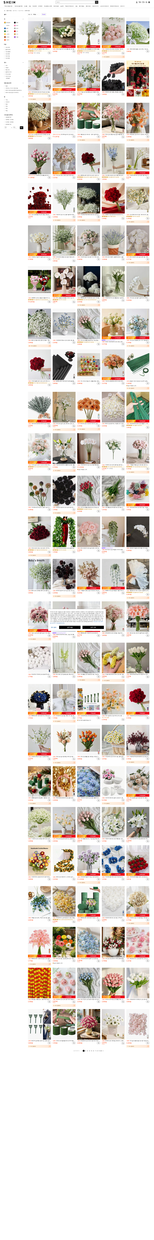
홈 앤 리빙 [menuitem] (88, 6)
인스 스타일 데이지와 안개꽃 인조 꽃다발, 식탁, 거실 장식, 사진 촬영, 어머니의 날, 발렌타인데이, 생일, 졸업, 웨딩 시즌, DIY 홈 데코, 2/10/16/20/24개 (39, 134)
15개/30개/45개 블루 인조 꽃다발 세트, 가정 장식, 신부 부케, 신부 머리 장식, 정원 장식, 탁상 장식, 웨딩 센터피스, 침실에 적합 (88, 958)
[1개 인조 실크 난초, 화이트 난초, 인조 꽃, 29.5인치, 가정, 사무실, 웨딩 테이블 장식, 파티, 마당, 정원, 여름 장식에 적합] (64, 407)
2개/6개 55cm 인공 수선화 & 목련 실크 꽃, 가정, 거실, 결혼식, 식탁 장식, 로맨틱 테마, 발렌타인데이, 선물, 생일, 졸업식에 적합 (39, 756)
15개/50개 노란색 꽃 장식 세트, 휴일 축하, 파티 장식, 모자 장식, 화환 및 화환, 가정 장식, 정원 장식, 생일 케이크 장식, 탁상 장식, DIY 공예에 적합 (64, 917)
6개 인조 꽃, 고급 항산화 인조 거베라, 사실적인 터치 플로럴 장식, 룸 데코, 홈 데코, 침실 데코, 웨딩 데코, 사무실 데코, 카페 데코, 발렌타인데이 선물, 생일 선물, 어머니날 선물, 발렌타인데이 (64, 958)
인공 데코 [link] (20, 10)
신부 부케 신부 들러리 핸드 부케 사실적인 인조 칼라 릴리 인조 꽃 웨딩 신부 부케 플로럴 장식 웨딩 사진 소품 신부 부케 (39, 49)
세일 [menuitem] (30, 6)
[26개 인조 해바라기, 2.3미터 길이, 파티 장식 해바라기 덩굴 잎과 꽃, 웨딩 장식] (64, 860)
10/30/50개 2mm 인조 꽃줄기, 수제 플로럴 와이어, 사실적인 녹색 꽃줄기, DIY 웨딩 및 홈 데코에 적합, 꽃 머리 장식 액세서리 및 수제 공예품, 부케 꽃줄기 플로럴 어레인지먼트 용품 (138, 423)
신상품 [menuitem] (25, 6)
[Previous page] (82, 1051)
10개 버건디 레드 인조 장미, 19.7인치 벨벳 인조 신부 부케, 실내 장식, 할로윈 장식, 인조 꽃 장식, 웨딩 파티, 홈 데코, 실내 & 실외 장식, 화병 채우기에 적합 (39, 548)
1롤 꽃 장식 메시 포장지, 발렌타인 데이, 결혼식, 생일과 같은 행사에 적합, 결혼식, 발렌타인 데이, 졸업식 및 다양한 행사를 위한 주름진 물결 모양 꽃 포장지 (138, 590)
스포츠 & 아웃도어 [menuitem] (104, 6)
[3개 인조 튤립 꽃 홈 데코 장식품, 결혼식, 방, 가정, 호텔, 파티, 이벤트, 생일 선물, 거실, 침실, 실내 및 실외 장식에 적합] (88, 491)
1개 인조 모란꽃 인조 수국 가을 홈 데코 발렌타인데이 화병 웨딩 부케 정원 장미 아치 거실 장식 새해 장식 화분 (138, 340)
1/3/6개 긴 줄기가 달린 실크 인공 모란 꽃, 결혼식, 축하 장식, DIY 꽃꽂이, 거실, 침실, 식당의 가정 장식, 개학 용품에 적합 (39, 257)
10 (101, 1050)
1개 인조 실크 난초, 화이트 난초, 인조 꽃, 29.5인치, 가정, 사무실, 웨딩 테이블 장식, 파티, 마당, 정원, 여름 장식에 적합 (64, 423)
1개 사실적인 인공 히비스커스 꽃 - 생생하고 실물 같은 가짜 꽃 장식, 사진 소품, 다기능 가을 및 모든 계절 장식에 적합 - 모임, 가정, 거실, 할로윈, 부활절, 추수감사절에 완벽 (113, 715)
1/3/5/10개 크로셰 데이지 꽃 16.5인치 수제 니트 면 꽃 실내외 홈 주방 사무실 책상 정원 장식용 (39, 877)
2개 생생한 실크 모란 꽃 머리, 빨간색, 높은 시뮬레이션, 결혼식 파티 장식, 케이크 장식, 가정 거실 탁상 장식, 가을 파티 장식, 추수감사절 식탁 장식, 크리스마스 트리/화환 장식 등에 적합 (138, 797)
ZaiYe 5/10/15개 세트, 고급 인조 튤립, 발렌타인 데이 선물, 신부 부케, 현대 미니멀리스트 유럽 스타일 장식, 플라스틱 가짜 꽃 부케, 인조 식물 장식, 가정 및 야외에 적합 (64, 634)
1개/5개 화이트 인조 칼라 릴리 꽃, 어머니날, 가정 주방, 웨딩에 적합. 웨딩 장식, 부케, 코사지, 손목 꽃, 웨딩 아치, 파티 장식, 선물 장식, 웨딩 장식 (138, 175)
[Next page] (103, 1051)
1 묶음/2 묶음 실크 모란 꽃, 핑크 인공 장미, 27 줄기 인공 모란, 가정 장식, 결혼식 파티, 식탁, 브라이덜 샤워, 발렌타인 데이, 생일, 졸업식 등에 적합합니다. (138, 464)
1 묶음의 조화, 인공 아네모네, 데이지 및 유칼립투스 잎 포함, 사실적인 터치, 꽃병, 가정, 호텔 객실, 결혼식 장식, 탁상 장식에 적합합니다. (88, 590)
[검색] (96, 2)
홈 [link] (4, 10)
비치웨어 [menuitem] (40, 6)
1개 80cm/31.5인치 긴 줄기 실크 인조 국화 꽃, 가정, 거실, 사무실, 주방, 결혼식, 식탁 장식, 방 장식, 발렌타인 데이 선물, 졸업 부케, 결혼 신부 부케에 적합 (39, 507)
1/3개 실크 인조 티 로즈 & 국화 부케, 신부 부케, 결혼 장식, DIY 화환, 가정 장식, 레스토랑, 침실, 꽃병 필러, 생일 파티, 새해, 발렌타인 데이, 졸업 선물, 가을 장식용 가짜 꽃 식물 (39, 464)
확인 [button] (22, 127)
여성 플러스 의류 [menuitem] (48, 6)
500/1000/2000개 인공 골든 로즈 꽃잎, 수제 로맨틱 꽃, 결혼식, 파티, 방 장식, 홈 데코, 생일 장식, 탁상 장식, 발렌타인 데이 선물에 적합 (64, 797)
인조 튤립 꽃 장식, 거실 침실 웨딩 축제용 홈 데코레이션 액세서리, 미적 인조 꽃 (88, 838)
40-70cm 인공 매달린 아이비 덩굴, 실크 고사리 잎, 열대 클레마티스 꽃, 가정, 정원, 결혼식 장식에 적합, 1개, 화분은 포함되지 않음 (113, 549)
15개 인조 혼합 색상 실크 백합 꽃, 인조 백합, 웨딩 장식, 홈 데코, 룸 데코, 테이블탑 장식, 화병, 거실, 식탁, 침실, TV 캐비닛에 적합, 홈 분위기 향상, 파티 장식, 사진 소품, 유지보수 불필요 (113, 134)
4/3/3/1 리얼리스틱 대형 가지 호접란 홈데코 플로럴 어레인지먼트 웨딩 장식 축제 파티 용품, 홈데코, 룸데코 (138, 548)
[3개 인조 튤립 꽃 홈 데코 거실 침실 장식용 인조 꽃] (88, 324)
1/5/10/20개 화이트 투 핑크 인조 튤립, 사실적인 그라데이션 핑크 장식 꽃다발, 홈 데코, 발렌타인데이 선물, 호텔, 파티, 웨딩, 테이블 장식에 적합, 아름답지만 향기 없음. (39, 92)
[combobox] (33, 14)
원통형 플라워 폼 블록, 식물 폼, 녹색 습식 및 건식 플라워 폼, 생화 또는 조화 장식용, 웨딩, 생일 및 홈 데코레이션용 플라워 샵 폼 (39, 797)
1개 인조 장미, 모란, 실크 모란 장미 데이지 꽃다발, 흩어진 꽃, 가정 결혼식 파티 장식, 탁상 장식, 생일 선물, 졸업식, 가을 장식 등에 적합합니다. (64, 175)
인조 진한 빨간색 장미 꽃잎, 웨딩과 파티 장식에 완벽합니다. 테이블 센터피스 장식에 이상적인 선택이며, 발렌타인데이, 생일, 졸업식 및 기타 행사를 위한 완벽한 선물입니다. (39, 214)
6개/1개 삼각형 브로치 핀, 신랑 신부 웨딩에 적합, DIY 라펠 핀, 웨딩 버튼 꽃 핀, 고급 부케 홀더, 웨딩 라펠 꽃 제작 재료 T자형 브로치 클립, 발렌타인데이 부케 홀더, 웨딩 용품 (39, 1040)
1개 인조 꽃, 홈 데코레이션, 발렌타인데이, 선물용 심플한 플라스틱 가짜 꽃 (64, 838)
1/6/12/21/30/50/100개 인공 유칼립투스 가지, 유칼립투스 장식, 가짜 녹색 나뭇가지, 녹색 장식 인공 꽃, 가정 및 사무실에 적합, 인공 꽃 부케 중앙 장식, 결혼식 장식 (39, 423)
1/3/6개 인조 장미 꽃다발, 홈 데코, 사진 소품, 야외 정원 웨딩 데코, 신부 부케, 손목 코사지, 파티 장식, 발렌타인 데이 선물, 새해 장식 (113, 464)
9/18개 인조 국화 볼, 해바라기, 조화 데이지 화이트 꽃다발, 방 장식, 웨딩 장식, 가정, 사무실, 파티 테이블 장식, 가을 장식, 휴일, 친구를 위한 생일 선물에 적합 (113, 1040)
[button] (146, 2)
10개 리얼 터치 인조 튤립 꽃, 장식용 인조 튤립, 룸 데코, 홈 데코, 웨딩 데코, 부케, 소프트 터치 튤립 (64, 49)
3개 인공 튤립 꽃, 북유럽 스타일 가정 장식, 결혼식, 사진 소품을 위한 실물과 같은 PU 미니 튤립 (88, 756)
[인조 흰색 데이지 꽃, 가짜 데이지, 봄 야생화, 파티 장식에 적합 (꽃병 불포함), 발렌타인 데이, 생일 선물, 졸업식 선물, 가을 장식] (137, 198)
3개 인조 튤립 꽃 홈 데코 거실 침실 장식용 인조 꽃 (88, 340)
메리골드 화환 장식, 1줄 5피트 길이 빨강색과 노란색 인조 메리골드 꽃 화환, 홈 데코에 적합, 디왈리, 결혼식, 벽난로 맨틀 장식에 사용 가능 (39, 999)
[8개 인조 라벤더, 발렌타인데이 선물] (113, 240)
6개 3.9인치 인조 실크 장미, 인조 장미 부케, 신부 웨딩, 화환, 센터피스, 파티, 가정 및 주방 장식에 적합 (88, 548)
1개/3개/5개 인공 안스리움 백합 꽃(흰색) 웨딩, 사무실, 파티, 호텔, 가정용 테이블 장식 (88, 464)
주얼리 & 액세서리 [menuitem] (69, 6)
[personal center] (137, 2)
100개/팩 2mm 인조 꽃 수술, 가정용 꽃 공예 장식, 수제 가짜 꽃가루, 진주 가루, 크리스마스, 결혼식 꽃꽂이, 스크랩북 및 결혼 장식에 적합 (138, 507)
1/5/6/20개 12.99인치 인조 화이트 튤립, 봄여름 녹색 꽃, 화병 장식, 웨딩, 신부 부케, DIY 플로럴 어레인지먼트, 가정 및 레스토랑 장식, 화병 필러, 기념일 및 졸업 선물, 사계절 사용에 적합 (138, 999)
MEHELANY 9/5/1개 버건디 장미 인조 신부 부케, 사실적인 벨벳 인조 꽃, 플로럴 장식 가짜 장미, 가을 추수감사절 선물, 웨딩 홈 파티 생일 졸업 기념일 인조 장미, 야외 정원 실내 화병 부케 (88, 175)
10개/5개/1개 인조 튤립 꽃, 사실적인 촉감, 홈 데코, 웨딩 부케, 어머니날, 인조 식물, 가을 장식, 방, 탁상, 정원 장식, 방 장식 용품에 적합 (113, 298)
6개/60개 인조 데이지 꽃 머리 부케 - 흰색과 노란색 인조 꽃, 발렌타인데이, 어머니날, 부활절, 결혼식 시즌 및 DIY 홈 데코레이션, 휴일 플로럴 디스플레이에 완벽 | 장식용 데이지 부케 (88, 1040)
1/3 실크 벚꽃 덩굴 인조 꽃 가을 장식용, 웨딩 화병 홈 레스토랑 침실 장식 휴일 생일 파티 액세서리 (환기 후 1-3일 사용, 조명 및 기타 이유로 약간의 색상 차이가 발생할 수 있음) (138, 1040)
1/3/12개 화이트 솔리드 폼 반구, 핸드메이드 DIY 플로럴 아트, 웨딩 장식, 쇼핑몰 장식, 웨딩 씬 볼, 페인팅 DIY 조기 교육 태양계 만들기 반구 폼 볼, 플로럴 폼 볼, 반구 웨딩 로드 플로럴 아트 (113, 797)
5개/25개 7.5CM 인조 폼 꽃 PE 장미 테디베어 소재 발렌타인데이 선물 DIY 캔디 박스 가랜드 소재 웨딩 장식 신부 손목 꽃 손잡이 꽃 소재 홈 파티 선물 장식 (39, 674)
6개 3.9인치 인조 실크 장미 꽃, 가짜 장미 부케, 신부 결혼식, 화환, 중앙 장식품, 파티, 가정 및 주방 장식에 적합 (138, 257)
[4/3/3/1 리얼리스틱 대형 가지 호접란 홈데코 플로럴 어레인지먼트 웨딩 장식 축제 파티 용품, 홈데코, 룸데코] (137, 531)
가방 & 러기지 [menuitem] (95, 6)
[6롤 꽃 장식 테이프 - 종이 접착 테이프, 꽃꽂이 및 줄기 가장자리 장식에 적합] (88, 118)
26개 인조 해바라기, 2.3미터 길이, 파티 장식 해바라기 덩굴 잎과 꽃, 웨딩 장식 (64, 877)
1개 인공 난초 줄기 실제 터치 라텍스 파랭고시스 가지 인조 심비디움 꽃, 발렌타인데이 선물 (138, 298)
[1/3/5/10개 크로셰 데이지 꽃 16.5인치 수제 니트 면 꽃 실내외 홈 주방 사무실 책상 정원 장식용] (39, 860)
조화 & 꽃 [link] (27, 10)
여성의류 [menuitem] (34, 6)
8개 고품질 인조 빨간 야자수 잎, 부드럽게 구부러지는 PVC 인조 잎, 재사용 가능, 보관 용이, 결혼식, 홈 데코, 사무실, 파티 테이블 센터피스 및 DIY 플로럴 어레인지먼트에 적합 (64, 298)
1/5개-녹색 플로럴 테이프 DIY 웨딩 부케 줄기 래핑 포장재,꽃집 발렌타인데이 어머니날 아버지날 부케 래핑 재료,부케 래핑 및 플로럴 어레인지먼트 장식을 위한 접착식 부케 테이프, (64, 1040)
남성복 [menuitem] (62, 6)
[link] (140, 2)
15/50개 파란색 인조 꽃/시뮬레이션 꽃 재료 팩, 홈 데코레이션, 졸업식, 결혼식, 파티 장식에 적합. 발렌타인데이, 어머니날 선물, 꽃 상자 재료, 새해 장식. (88, 797)
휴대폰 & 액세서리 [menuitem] (114, 6)
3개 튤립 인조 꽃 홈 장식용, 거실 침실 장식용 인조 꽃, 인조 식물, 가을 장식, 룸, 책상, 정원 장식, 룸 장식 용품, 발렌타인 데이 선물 (88, 674)
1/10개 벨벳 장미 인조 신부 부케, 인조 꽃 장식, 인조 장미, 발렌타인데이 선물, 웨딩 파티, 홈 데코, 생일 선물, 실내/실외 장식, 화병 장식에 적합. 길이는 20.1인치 (39, 381)
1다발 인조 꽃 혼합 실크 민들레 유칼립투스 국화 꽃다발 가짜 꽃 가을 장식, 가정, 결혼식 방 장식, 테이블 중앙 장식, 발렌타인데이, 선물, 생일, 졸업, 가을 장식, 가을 (88, 92)
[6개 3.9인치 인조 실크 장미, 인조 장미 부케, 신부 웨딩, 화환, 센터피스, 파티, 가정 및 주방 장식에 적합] (88, 531)
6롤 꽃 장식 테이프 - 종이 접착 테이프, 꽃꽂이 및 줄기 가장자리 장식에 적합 (88, 134)
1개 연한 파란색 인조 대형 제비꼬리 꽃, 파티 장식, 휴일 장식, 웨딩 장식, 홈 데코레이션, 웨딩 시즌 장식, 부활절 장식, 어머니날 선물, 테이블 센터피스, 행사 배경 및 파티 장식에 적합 (113, 175)
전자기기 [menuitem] (122, 6)
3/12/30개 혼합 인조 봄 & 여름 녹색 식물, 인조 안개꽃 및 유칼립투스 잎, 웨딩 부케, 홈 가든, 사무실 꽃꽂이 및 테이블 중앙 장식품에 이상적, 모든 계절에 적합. (64, 257)
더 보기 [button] (8, 78)
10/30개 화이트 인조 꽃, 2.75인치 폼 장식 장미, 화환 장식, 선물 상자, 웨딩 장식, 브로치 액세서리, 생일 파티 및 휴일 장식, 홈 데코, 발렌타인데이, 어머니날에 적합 (113, 917)
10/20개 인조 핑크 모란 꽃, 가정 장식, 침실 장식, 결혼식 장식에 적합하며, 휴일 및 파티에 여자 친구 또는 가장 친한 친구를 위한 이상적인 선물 (113, 49)
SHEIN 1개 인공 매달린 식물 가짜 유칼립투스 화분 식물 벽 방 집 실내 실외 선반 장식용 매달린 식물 (113, 590)
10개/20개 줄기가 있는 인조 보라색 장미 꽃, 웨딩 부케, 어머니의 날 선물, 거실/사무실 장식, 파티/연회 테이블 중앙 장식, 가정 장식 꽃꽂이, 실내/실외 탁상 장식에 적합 (88, 877)
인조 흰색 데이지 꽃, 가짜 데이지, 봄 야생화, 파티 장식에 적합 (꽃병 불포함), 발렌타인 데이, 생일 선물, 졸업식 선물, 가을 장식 (138, 214)
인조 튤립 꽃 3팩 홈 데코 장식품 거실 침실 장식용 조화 (113, 507)
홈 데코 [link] (15, 10)
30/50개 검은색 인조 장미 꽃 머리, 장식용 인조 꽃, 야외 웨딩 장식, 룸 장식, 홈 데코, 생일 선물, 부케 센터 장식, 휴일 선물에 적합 (64, 507)
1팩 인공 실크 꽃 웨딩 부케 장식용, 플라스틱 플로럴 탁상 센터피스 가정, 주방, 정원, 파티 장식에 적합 (64, 756)
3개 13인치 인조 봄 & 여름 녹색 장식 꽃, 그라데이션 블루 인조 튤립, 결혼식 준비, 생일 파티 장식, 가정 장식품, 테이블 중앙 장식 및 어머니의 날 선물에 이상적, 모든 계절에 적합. (88, 999)
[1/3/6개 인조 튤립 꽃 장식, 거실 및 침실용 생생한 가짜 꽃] (39, 159)
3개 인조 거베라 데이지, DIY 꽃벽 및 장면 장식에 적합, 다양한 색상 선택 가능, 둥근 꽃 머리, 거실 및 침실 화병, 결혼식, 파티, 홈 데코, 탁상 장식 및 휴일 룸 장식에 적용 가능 (64, 92)
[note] (39, 46)
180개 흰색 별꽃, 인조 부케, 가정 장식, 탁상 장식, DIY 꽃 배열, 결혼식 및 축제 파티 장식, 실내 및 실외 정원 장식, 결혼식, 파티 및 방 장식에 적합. (138, 49)
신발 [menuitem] (76, 6)
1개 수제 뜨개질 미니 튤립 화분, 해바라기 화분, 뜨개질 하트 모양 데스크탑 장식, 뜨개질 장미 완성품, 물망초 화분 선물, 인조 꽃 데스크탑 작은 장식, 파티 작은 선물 (88, 381)
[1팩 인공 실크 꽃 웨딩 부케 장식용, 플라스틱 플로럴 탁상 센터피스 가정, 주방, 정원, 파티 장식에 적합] (64, 740)
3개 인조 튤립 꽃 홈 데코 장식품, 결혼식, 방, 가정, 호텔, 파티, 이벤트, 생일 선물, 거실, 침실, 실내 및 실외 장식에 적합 (88, 507)
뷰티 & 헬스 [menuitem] (81, 6)
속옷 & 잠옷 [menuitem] (56, 6)
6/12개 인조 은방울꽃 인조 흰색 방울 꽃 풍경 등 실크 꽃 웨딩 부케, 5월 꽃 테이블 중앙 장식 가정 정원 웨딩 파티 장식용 (88, 49)
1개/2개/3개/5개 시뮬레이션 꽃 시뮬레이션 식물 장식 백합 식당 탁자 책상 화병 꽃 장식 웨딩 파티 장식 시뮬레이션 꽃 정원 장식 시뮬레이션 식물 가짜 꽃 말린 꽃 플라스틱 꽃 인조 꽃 (64, 464)
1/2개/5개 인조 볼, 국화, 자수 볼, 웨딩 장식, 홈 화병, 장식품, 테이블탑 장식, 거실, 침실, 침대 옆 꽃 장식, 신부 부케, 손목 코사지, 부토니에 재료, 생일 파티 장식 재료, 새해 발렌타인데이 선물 (64, 715)
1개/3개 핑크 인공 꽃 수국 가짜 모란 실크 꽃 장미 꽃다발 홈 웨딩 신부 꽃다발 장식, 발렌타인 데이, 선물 (88, 257)
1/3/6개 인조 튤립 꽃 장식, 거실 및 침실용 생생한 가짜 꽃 (39, 175)
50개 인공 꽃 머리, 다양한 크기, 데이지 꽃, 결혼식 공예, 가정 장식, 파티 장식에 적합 (113, 423)
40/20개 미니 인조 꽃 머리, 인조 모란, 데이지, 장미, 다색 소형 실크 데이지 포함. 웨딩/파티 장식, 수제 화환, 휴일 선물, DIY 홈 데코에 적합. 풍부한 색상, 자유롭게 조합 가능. (138, 958)
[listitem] (39, 38)
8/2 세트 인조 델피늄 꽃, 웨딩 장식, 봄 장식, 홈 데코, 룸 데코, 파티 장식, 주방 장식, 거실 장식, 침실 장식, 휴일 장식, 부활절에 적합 (64, 674)
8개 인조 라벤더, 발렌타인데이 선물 (112, 257)
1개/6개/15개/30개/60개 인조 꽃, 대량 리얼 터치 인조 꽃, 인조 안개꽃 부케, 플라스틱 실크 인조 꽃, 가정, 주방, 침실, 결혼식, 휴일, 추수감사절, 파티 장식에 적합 (138, 756)
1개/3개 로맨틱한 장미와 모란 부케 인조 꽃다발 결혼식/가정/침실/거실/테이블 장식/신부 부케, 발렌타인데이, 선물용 (113, 381)
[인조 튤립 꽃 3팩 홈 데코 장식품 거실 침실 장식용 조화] (113, 491)
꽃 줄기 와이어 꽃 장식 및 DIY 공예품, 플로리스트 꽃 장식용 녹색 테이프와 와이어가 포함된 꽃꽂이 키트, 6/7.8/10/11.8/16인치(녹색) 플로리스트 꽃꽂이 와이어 (138, 381)
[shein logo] (9, 2)
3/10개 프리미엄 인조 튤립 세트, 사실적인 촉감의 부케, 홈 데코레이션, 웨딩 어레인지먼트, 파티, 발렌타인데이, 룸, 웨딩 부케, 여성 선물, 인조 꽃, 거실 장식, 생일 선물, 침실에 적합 (113, 999)
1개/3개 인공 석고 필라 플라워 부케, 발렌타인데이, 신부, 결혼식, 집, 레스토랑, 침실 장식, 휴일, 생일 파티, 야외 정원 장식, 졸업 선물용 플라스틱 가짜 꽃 (64, 214)
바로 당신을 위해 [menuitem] (18, 6)
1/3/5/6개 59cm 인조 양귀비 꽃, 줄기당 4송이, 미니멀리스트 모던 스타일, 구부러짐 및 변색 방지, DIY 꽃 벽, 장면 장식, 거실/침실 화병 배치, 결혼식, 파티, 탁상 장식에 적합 (64, 340)
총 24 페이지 (76, 1050)
